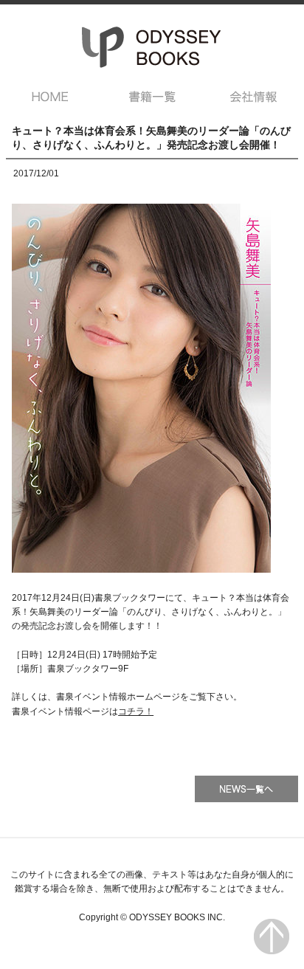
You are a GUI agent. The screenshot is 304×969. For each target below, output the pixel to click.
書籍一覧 (152, 96)
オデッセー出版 (152, 47)
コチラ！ (135, 711)
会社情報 (254, 96)
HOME (50, 96)
